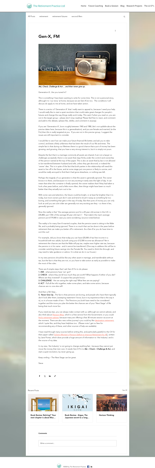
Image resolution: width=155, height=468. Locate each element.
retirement (43, 16)
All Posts (31, 16)
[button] (124, 16)
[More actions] (115, 30)
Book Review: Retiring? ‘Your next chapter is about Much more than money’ (43, 416)
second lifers (77, 16)
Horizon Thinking (106, 415)
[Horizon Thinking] (111, 402)
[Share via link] (55, 376)
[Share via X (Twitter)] (45, 376)
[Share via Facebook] (39, 376)
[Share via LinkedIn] (50, 376)
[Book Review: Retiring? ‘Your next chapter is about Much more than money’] (43, 402)
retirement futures (59, 16)
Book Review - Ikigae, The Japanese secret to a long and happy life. (76, 416)
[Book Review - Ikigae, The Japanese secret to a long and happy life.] (77, 402)
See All (124, 390)
